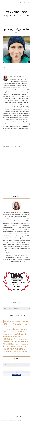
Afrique (14, 321)
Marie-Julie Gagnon (17, 76)
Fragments (24, 329)
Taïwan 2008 (7, 344)
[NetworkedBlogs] (16, 372)
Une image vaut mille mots (15, 347)
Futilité (5, 332)
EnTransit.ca (17, 327)
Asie (26, 321)
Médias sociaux (7, 334)
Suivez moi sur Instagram (26, 420)
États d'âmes (8, 329)
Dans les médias (8, 327)
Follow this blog (16, 374)
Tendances (24, 344)
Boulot (8, 324)
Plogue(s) (8, 338)
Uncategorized (17, 346)
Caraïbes (24, 324)
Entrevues (25, 327)
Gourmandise (12, 332)
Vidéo (6, 351)
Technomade (15, 344)
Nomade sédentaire (13, 336)
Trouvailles (8, 346)
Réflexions (12, 341)
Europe (16, 329)
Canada (17, 324)
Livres (26, 332)
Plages (22, 336)
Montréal (16, 334)
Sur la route (23, 341)
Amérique (20, 321)
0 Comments (6, 68)
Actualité (7, 321)
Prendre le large (20, 339)
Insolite (20, 331)
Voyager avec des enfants (18, 352)
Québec (5, 341)
